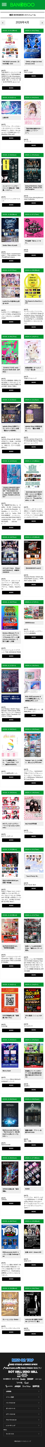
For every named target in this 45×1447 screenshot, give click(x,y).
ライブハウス (10, 1434)
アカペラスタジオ (11, 1420)
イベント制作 (10, 1397)
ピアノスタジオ (10, 1414)
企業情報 (8, 1391)
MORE (11, 88)
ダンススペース (10, 1408)
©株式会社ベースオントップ (22, 1441)
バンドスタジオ (10, 1402)
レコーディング (10, 1425)
